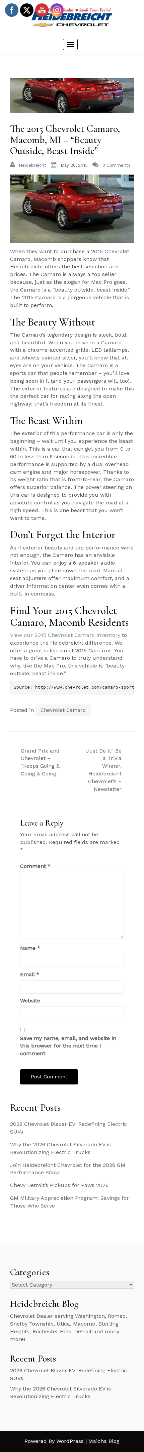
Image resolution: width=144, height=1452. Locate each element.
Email (29, 974)
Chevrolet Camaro (63, 710)
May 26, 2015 (74, 165)
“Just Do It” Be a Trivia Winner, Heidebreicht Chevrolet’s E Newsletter (103, 770)
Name (30, 948)
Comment (35, 866)
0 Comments (116, 165)
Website (30, 1000)
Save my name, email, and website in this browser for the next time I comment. (68, 1046)
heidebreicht (32, 165)
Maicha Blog (104, 1441)
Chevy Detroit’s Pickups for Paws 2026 (59, 1185)
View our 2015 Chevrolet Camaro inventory (65, 635)
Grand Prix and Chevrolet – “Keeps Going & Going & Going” (40, 762)
